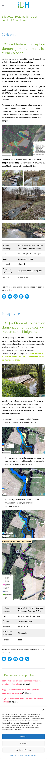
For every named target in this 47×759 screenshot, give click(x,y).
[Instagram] (15, 296)
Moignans (11, 313)
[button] (43, 709)
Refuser (23, 743)
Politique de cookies (16, 755)
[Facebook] (4, 296)
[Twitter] (10, 296)
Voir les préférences (23, 750)
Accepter (23, 737)
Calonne (10, 34)
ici (11, 290)
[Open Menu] (3, 5)
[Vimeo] (27, 296)
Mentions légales (30, 755)
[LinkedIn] (21, 296)
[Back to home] (23, 5)
